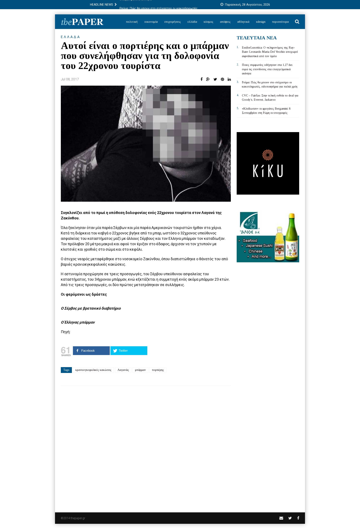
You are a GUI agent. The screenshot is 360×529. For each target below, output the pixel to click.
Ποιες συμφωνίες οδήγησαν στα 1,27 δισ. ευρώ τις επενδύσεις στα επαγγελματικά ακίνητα (267, 69)
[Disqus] (146, 446)
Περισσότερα (280, 21)
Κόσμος (208, 21)
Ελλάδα (192, 21)
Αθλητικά (243, 21)
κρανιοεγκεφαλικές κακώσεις (93, 369)
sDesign (260, 21)
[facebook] (298, 518)
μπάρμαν (140, 369)
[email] (281, 518)
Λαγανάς (123, 369)
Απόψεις (225, 21)
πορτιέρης (158, 369)
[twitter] (290, 518)
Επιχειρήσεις (172, 21)
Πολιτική (132, 21)
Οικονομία (151, 21)
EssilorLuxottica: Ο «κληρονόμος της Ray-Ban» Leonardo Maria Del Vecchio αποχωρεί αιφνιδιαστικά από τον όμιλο (270, 52)
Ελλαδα (71, 37)
